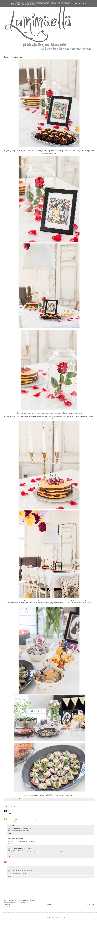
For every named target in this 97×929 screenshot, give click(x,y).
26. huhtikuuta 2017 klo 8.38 (26, 870)
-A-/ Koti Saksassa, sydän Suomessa (16, 861)
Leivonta (14, 800)
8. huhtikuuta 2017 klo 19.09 (26, 848)
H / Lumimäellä (14, 828)
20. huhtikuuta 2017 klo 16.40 (30, 861)
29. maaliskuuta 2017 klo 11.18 (26, 828)
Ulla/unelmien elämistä (13, 818)
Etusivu (49, 904)
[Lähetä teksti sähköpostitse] (22, 798)
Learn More (78, 3)
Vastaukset (11, 825)
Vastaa (9, 813)
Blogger (66, 917)
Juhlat (10, 800)
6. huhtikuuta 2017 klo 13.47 (18, 838)
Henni (9, 810)
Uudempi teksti (7, 904)
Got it (84, 3)
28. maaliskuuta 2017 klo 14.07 (25, 818)
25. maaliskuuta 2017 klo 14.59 (17, 810)
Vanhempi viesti (90, 904)
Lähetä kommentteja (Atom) (13, 906)
